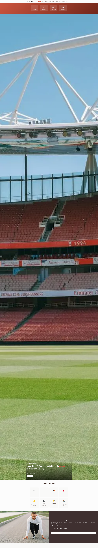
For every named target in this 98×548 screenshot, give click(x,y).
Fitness (57, 1)
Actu (42, 1)
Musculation (63, 1)
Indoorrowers (30, 1)
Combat (53, 1)
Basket (50, 1)
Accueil (39, 1)
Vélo (66, 1)
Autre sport (46, 1)
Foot (59, 1)
